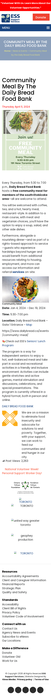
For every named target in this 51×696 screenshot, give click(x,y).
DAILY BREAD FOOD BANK (17, 406)
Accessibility (10, 604)
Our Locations (11, 641)
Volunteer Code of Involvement (23, 616)
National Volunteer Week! (21, 469)
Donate (7, 653)
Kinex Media (8, 679)
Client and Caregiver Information (24, 580)
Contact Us (9, 629)
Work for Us (9, 661)
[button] (6, 27)
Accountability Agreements (20, 576)
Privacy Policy (11, 612)
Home (7, 50)
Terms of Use (41, 679)
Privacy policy (24, 679)
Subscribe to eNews (15, 637)
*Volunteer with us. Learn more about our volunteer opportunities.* (26, 5)
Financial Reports (13, 584)
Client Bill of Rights (14, 608)
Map (29, 325)
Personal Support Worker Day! (22, 473)
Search (27, 14)
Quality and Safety (14, 592)
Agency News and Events (19, 632)
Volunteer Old (11, 657)
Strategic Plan (11, 588)
